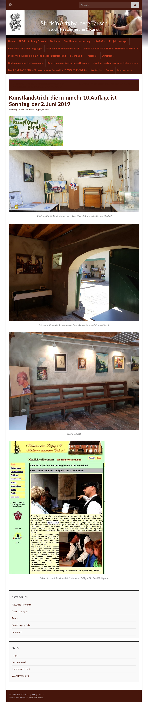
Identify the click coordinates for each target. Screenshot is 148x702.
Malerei (92, 55)
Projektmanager (118, 41)
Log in (15, 655)
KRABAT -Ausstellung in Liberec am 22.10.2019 (106, 83)
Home (11, 41)
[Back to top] (139, 693)
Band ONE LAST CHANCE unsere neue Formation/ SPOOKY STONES (46, 70)
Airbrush (107, 55)
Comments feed (21, 668)
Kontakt (95, 70)
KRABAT (98, 41)
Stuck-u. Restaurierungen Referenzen (114, 63)
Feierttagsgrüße (21, 625)
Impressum (123, 70)
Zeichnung (76, 55)
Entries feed (19, 662)
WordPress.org (20, 675)
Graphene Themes (34, 697)
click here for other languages (25, 48)
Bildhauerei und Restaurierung (26, 63)
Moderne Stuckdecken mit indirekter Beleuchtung (37, 55)
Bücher (54, 41)
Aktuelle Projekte (22, 604)
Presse (110, 70)
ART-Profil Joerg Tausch (32, 41)
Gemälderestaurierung (77, 41)
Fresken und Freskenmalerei (62, 48)
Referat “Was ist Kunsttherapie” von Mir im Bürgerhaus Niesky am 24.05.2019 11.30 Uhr (38, 85)
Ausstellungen (34, 109)
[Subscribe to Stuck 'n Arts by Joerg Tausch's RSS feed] (10, 3)
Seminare (17, 631)
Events (45, 109)
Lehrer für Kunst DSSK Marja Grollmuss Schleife (110, 48)
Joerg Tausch (18, 109)
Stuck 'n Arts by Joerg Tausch (74, 23)
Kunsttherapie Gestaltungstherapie (68, 63)
